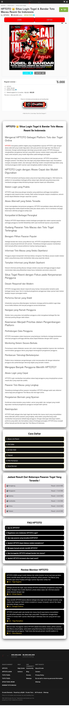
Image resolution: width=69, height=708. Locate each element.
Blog (27, 671)
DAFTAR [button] (38, 73)
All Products (38, 692)
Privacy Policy (39, 675)
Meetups (29, 678)
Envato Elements (7, 692)
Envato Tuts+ (30, 692)
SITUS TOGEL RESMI (8, 682)
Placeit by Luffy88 (19, 692)
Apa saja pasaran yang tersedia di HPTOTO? (23, 538)
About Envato (39, 668)
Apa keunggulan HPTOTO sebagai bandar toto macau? (26, 553)
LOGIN (19, 20)
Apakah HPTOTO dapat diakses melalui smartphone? (26, 543)
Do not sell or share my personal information (49, 678)
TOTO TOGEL (6, 675)
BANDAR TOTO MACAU (9, 685)
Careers (37, 671)
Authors (20, 671)
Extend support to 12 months (20, 92)
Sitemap (37, 682)
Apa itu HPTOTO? (14, 528)
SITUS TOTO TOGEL (21, 5)
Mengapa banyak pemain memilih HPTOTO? (23, 548)
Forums (28, 675)
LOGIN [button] (26, 73)
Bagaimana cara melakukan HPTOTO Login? (23, 533)
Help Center (21, 668)
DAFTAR (49, 20)
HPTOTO (3, 5)
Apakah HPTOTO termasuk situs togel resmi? (23, 558)
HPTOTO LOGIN (7, 671)
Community (29, 668)
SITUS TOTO (11, 5)
